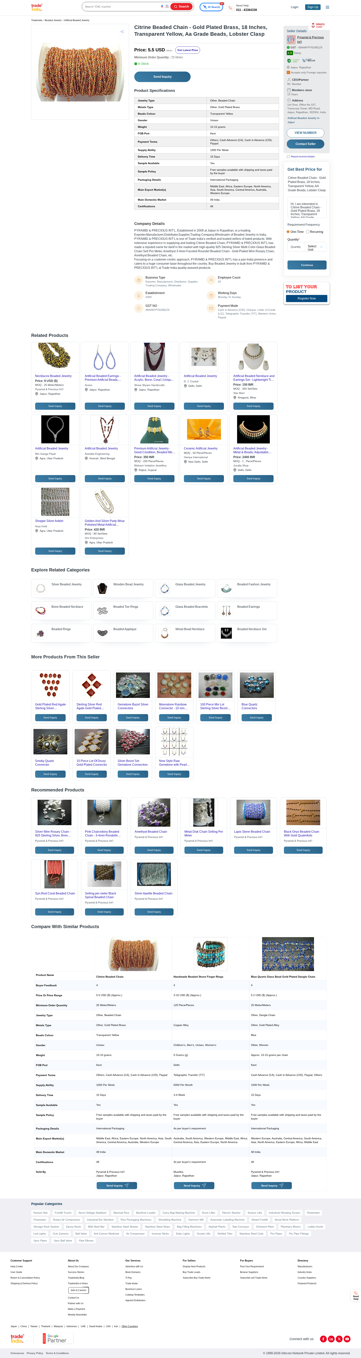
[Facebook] (323, 1339)
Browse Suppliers (249, 1272)
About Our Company (78, 1266)
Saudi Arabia (95, 1326)
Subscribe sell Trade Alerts (253, 1278)
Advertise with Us (134, 1266)
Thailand (45, 1326)
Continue (307, 265)
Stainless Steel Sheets (124, 1226)
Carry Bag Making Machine (179, 1212)
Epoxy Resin (73, 1226)
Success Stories (76, 1272)
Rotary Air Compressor (66, 1219)
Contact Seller (306, 143)
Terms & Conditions (57, 1353)
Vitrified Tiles (224, 1233)
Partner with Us (75, 1303)
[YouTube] (347, 1339)
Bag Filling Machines (189, 1226)
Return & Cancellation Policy (25, 1278)
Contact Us (73, 1297)
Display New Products (194, 1266)
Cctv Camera (60, 1233)
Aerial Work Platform (287, 1219)
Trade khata (131, 1283)
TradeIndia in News (78, 1283)
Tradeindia (36, 20)
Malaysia (58, 1326)
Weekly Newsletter (77, 1314)
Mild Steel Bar (96, 1226)
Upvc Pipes (40, 1240)
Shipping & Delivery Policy (24, 1283)
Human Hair (40, 1212)
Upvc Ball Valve (63, 1240)
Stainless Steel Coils (251, 1233)
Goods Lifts (203, 1233)
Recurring (316, 231)
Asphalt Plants (217, 1226)
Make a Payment (76, 1309)
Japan (14, 1326)
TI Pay (128, 1278)
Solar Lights (183, 1233)
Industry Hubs (305, 1272)
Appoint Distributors (135, 1300)
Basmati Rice (121, 1212)
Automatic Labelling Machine (227, 1219)
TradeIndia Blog (76, 1278)
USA (108, 1326)
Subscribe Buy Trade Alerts (196, 1278)
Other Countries (130, 1326)
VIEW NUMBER (306, 132)
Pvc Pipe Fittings (299, 1233)
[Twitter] (339, 1339)
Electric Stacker (231, 1212)
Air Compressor (135, 1233)
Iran (116, 1326)
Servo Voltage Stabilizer (92, 1212)
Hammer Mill (195, 1219)
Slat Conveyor (240, 1226)
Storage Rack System (46, 1226)
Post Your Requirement (252, 1266)
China (23, 1326)
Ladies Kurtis (315, 1226)
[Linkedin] (331, 1339)
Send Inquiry (162, 76)
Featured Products (307, 1283)
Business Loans (133, 1289)
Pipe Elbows (86, 1240)
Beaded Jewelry (53, 20)
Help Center (17, 1266)
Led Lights (39, 1233)
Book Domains (132, 1272)
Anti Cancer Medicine (106, 1233)
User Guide (16, 1272)
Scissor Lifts (255, 1212)
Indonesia (72, 1326)
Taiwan (34, 1326)
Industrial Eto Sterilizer (100, 1219)
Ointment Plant (265, 1226)
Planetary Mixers (291, 1226)
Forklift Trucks (63, 1212)
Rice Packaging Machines (136, 1219)
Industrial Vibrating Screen (284, 1212)
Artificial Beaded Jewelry (76, 20)
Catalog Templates (135, 1294)
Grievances (17, 1353)
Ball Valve (81, 1233)
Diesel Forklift (260, 1219)
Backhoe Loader (146, 1212)
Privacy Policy (35, 1353)
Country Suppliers (307, 1278)
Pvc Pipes (276, 1233)
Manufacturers (305, 1266)
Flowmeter (39, 1219)
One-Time (297, 231)
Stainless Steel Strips (157, 1226)
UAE (83, 1326)
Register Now (307, 298)
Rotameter (313, 1212)
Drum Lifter (208, 1212)
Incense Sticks (160, 1233)
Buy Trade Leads (191, 1272)
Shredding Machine (169, 1219)
